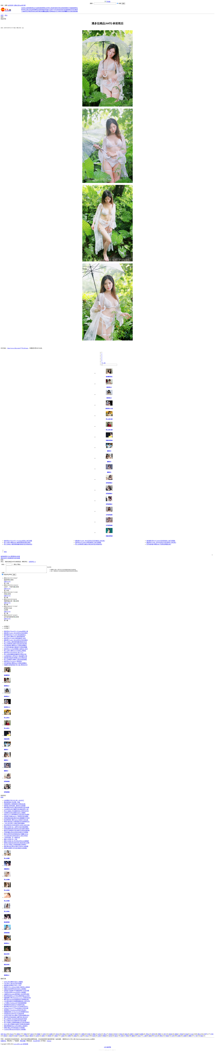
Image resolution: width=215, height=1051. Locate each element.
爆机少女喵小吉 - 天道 (10, 839)
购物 (176, 1034)
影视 (65, 9)
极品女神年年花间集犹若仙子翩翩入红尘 (16, 834)
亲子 (68, 8)
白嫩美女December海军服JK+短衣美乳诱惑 (16, 994)
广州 (195, 1036)
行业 (36, 8)
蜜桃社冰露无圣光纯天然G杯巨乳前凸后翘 (16, 842)
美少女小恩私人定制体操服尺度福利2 (15, 844)
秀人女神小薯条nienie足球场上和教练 (15, 650)
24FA (113, 1049)
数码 (76, 9)
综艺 (71, 9)
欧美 (94, 1036)
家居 (63, 8)
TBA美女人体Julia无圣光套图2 (13, 983)
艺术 (57, 11)
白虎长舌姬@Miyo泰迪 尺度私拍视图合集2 (16, 1015)
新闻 (28, 8)
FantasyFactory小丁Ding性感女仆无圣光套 (16, 1008)
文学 (173, 1036)
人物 (22, 11)
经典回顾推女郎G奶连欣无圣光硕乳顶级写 (16, 828)
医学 (22, 9)
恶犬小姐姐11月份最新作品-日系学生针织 (16, 811)
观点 (28, 9)
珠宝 (60, 8)
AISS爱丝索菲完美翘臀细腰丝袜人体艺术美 (17, 1001)
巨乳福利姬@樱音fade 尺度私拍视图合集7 (158, 544)
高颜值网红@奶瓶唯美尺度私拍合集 (14, 804)
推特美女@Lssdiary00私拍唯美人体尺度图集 (88, 542)
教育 (30, 11)
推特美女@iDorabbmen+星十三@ (13, 652)
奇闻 (33, 9)
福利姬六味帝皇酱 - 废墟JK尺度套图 (14, 805)
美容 (52, 8)
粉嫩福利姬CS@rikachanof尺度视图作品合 (16, 1011)
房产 (52, 9)
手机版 (108, 1)
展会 (26, 1036)
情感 (63, 11)
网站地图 (22, 1041)
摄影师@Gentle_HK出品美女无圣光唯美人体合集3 (90, 540)
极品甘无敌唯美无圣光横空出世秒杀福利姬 (17, 830)
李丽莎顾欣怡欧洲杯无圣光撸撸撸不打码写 (17, 818)
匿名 (15, 564)
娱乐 (63, 9)
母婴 (65, 8)
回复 (5, 581)
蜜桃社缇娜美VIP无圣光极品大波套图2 (15, 848)
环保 (15, 1036)
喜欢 (5, 551)
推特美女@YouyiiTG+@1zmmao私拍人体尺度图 (18, 540)
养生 (76, 8)
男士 (49, 8)
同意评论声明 (8, 574)
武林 (71, 11)
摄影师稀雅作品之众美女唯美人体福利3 (16, 1026)
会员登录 (10, 5)
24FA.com (107, 1049)
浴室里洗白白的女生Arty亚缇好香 (14, 1013)
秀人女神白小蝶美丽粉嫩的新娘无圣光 (15, 642)
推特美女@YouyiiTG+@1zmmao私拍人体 (16, 631)
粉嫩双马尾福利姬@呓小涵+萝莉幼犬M (15, 665)
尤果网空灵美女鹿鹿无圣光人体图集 (15, 812)
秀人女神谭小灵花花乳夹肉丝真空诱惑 (15, 1019)
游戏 (41, 11)
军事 (38, 11)
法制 (36, 11)
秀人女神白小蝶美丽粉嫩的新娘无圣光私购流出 (18, 544)
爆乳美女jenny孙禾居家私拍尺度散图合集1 (16, 999)
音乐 (73, 9)
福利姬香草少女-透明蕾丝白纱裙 (10, 556)
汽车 (55, 9)
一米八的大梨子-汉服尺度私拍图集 (14, 823)
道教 (73, 11)
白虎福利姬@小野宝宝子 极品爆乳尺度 (15, 656)
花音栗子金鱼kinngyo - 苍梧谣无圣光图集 (16, 816)
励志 (55, 11)
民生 (33, 8)
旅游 (44, 9)
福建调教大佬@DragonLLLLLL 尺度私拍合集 (17, 997)
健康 (73, 8)
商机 (44, 8)
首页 (22, 8)
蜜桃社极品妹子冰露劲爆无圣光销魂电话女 (17, 821)
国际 (30, 8)
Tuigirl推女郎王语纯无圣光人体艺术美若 (16, 835)
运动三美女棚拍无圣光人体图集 (13, 981)
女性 (47, 8)
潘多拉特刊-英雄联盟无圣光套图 (10, 558)
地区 (201, 1036)
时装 (55, 8)
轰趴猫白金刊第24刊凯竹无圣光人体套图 (16, 846)
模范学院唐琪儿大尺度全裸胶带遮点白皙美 (17, 996)
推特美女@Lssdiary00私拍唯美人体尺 (15, 638)
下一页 (103, 363)
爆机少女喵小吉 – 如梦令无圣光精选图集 (16, 827)
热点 (25, 9)
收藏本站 (3, 1041)
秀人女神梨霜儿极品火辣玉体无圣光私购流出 (88, 544)
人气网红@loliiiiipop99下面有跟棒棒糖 (15, 1003)
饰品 (126, 1034)
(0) (8, 581)
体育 (25, 11)
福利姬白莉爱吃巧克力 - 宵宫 (12, 985)
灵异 (38, 9)
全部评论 (32, 561)
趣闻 (36, 9)
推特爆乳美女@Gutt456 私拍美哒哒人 (15, 635)
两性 (60, 11)
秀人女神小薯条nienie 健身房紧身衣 (14, 636)
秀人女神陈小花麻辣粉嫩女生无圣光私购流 (17, 1022)
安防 (57, 9)
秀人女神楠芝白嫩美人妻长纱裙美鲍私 (15, 659)
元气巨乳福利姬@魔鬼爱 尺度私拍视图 (15, 647)
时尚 (57, 8)
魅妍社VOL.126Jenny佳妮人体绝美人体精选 (17, 987)
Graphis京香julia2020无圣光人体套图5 (15, 1029)
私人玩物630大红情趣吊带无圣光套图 (15, 1020)
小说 (81, 1036)
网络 (52, 11)
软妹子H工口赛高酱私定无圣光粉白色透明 (16, 814)
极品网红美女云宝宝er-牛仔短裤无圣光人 (16, 1006)
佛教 (76, 11)
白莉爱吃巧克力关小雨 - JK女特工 (14, 800)
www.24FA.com (18, 1044)
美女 (6, 15)
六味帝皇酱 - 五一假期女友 (12, 837)
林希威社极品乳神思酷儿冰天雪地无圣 (15, 657)
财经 (38, 8)
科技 (60, 9)
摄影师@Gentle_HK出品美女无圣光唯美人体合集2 (161, 542)
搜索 (123, 3)
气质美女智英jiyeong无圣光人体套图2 (15, 992)
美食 (47, 9)
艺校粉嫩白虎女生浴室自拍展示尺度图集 (16, 832)
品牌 (131, 1034)
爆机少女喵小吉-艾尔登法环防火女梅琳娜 (16, 841)
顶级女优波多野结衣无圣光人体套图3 (15, 989)
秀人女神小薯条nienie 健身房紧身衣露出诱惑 (17, 542)
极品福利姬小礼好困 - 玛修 (12, 802)
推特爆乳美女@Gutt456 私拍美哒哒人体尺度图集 (160, 540)
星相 (41, 9)
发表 (14, 574)
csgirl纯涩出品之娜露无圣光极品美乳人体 (16, 809)
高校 (33, 11)
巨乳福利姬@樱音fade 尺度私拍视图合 (15, 645)
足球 (28, 11)
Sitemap (49, 1041)
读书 (110, 1036)
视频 (68, 9)
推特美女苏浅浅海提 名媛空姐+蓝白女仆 (16, 1017)
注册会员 (16, 5)
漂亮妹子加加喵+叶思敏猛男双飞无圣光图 (16, 990)
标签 (2, 797)
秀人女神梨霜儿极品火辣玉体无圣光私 (15, 643)
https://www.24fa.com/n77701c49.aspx (17, 348)
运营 (49, 11)
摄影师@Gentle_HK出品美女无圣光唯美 (16, 633)
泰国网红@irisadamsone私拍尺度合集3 (15, 1010)
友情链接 (25, 1044)
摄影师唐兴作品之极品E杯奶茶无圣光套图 (16, 807)
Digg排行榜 (22, 5)
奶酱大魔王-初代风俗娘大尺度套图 (14, 1027)
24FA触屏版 (107, 1047)
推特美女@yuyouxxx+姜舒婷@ (13, 661)
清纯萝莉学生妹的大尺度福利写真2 (14, 1004)
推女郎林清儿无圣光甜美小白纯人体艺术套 (17, 825)
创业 (30, 9)
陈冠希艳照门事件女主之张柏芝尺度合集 (16, 820)
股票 (41, 8)
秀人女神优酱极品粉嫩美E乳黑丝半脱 (15, 654)
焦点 (25, 8)
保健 (71, 8)
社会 (49, 9)
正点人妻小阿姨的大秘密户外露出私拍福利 (17, 1024)
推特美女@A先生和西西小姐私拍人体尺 (16, 649)
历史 (68, 11)
